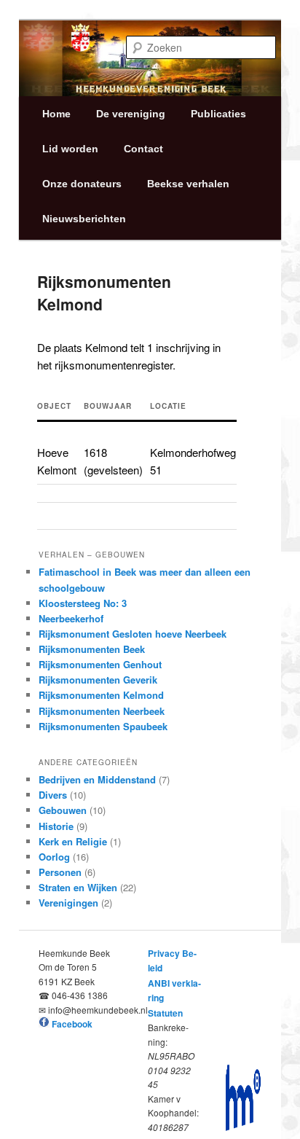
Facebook (72, 1023)
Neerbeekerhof (71, 618)
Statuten (165, 1012)
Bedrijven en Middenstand (97, 779)
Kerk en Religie (73, 841)
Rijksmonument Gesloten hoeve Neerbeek (132, 634)
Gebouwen (63, 810)
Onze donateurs (82, 183)
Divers (53, 795)
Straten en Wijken (78, 887)
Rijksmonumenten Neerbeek (102, 711)
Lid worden (70, 148)
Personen (60, 872)
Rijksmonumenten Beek (92, 649)
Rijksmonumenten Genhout (100, 664)
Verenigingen (68, 902)
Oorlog (54, 857)
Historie (56, 826)
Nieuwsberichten (84, 218)
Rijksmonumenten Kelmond (101, 695)
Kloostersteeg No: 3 (83, 603)
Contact (143, 148)
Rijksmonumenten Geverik (98, 679)
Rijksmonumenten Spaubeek (103, 726)
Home (56, 114)
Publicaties (218, 114)
